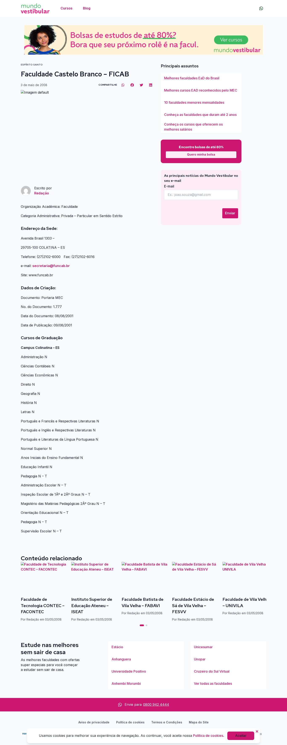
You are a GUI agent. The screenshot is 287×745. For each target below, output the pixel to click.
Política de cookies (130, 722)
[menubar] (75, 8)
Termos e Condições (166, 722)
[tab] (142, 625)
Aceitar (240, 735)
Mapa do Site (199, 722)
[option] (201, 78)
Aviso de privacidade (93, 722)
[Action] (143, 40)
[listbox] (201, 102)
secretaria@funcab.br (51, 266)
